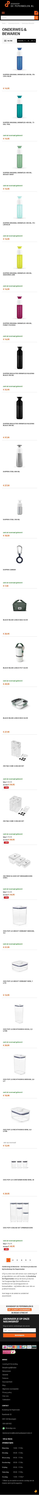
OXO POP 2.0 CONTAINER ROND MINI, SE (18, 1180)
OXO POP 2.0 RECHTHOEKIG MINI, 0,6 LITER (17, 1130)
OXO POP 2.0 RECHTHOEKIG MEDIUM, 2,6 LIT (18, 1080)
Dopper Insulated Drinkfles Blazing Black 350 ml (18, 374)
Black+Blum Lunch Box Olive (15, 718)
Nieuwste (20, 40)
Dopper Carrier (9, 570)
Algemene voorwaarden (10, 1389)
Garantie (5, 1375)
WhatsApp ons (10, 1428)
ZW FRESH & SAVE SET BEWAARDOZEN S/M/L (17, 877)
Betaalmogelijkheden (9, 1368)
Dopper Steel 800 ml (11, 471)
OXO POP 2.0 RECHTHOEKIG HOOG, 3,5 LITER (17, 1030)
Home (4, 23)
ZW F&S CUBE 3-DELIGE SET (13, 821)
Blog (3, 1385)
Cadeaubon (6, 1400)
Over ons (5, 1396)
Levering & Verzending (10, 1364)
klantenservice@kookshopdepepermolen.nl (17, 1433)
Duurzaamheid (7, 1382)
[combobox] (19, 18)
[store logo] (19, 5)
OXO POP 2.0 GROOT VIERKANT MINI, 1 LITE (18, 982)
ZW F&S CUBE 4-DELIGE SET (13, 766)
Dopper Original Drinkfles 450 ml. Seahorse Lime (17, 274)
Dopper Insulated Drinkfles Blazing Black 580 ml (18, 424)
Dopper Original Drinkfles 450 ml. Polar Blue (19, 224)
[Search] (36, 18)
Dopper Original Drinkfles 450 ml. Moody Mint (17, 173)
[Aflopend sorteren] (28, 41)
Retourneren (6, 1371)
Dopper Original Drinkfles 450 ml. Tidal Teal (19, 123)
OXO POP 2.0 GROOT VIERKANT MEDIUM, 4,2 (18, 932)
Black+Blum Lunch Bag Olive (15, 620)
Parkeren (5, 1378)
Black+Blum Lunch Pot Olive (15, 668)
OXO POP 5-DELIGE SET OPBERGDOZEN (18, 1228)
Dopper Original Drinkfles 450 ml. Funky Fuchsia (17, 324)
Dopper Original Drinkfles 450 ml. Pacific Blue (19, 75)
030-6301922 (7, 1424)
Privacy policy (7, 1392)
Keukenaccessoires (13, 23)
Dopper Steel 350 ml (11, 519)
